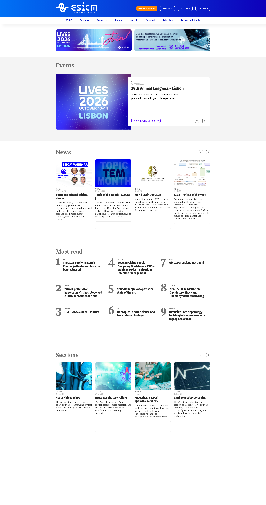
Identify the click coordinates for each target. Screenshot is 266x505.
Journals (134, 20)
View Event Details (145, 120)
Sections (84, 20)
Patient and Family (190, 20)
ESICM (69, 20)
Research (150, 20)
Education (168, 20)
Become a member (147, 8)
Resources (102, 20)
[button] (204, 121)
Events (118, 20)
